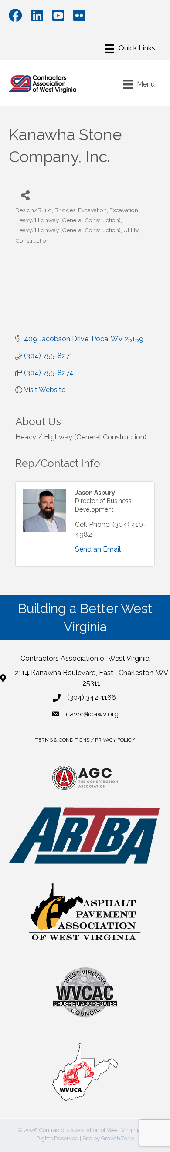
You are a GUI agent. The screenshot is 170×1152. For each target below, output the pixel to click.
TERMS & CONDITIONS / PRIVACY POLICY (85, 740)
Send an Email (98, 549)
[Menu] (130, 49)
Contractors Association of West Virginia (85, 658)
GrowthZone (117, 1138)
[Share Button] (25, 195)
